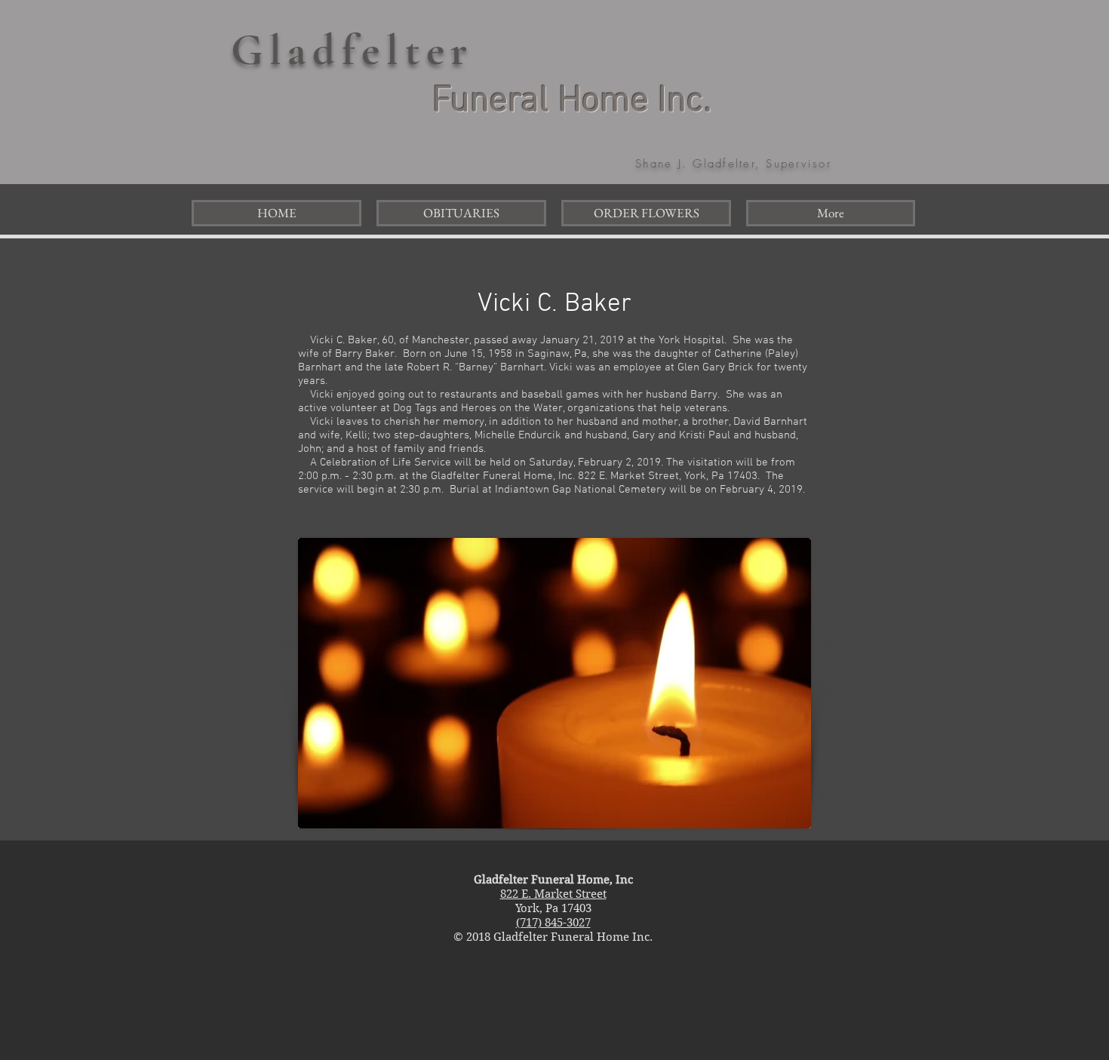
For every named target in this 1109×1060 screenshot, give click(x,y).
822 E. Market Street (553, 894)
